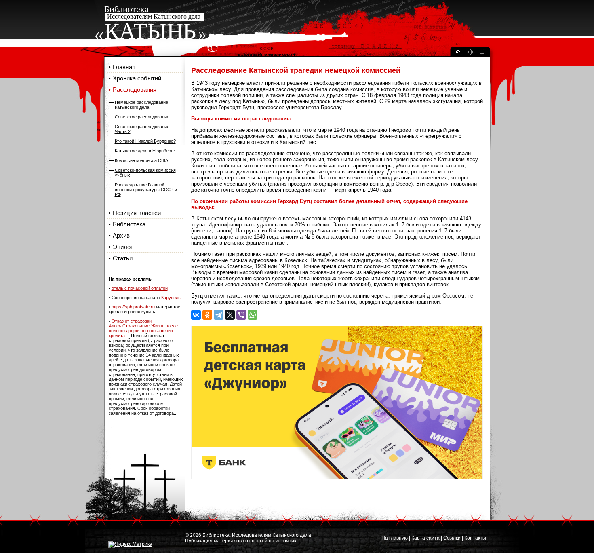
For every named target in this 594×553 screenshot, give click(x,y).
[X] (230, 315)
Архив (121, 235)
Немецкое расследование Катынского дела (141, 105)
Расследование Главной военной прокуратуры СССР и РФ (146, 189)
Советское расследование (142, 116)
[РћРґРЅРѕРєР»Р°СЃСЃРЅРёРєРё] (207, 315)
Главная (124, 66)
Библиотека (129, 224)
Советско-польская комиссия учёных (145, 172)
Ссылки (452, 538)
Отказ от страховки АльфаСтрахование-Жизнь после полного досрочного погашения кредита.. (143, 328)
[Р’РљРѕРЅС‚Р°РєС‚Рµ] (196, 315)
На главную (394, 538)
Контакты (475, 538)
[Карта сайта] (470, 53)
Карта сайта (425, 538)
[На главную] (458, 53)
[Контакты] (481, 53)
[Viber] (241, 315)
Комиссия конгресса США (141, 160)
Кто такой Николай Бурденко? (145, 141)
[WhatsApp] (252, 315)
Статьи (123, 258)
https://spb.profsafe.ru (133, 306)
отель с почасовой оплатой (140, 288)
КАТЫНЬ (150, 31)
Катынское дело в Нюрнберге (145, 150)
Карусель (171, 297)
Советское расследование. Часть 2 (143, 129)
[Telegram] (218, 315)
